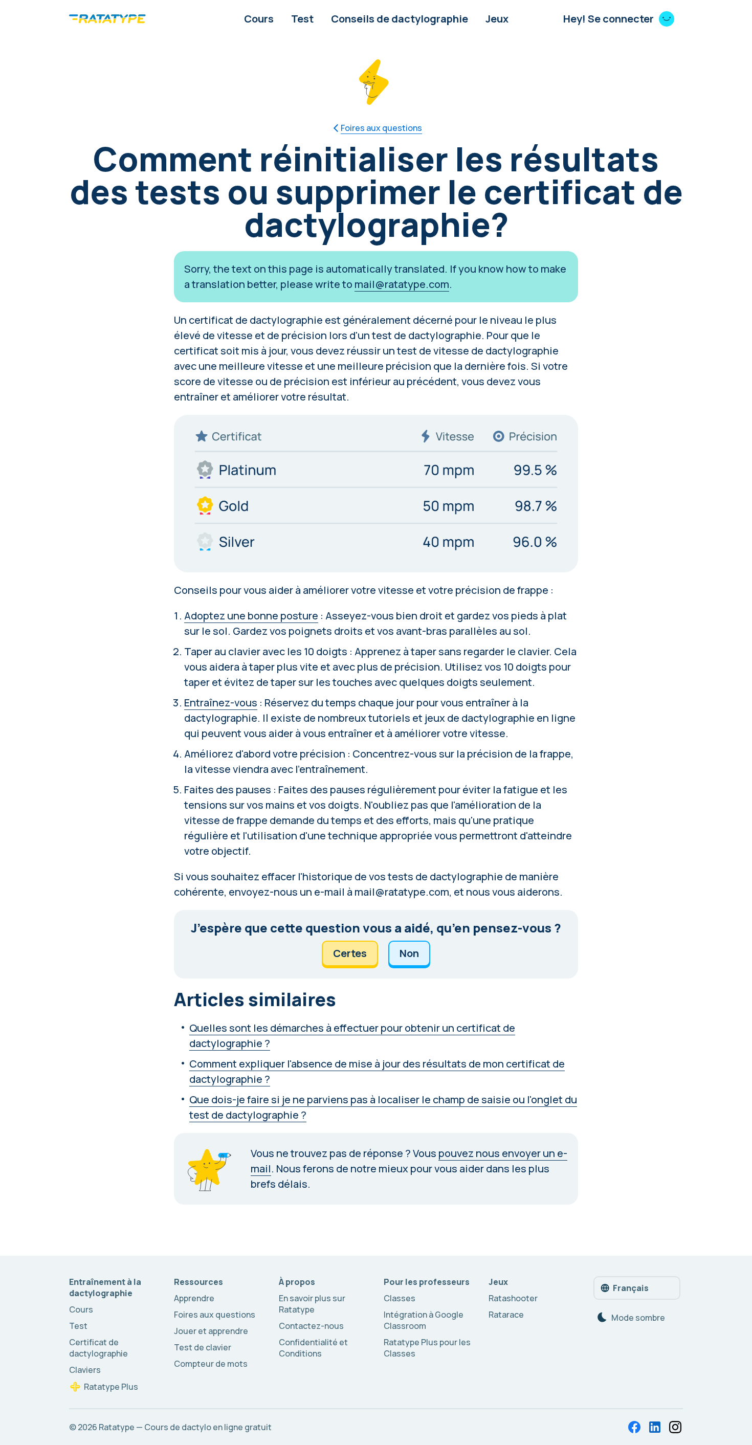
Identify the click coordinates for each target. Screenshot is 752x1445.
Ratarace (506, 1314)
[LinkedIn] (654, 1427)
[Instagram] (675, 1427)
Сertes (350, 953)
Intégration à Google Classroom (423, 1320)
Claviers (85, 1369)
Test (302, 19)
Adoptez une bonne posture (251, 616)
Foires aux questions (214, 1314)
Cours (259, 19)
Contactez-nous (311, 1325)
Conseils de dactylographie (399, 19)
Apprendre (194, 1298)
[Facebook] (634, 1427)
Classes (399, 1298)
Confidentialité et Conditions (313, 1348)
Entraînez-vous (220, 702)
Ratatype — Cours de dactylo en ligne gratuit (185, 1427)
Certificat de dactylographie (98, 1348)
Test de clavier (202, 1347)
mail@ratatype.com (402, 284)
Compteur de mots (211, 1363)
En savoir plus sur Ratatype (312, 1304)
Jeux (496, 19)
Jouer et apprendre (211, 1331)
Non (409, 953)
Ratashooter (513, 1298)
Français (631, 1288)
